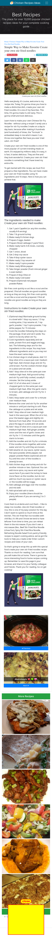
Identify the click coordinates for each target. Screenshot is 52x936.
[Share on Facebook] (14, 60)
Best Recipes (26, 14)
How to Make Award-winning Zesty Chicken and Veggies (25, 821)
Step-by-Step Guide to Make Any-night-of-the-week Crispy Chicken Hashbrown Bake (25, 890)
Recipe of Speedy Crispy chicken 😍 (26, 786)
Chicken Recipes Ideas (27, 2)
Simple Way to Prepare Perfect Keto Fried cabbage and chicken (26, 667)
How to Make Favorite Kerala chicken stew (26, 751)
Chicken (12, 41)
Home (6, 41)
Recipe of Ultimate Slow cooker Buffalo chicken (26, 716)
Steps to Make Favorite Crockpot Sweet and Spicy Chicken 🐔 (24, 855)
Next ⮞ (26, 686)
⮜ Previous (26, 648)
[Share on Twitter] (7, 60)
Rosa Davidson (12, 55)
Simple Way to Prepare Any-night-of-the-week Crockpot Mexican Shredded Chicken (26, 630)
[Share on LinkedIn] (20, 60)
